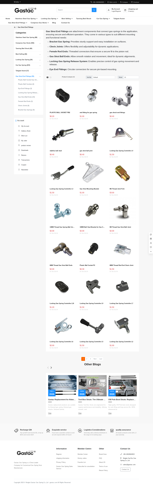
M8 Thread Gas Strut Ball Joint (120, 227)
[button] (48, 367)
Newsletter (23, 170)
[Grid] (47, 77)
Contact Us (65, 23)
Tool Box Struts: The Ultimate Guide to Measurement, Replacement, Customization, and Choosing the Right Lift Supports (92, 399)
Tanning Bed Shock (83, 18)
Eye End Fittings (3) (25, 88)
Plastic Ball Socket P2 (87, 265)
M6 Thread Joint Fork (117, 189)
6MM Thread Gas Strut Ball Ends (61, 265)
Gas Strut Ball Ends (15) (26, 97)
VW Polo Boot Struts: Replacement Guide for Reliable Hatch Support (122, 399)
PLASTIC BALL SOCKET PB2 (60, 112)
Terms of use (103, 466)
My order (22, 141)
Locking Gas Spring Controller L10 (62, 303)
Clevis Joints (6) (23, 105)
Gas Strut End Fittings (16, 23)
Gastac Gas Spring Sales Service (64, 467)
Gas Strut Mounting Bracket (89, 189)
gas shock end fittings (117, 112)
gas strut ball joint (86, 151)
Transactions (24, 160)
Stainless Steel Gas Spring (25, 18)
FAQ (100, 458)
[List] (50, 77)
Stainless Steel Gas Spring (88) (26, 37)
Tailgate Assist (119, 18)
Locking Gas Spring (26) (24, 59)
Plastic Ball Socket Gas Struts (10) (28, 80)
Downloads (23, 150)
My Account (25, 126)
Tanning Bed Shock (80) (24, 48)
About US (102, 462)
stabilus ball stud (56, 151)
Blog (54, 23)
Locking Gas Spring (48, 18)
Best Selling (66, 18)
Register (59, 454)
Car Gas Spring (102, 18)
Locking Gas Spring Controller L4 (121, 151)
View (49, 413)
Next (95, 359)
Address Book (24, 131)
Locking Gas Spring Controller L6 (61, 341)
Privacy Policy (61, 462)
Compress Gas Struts (39, 23)
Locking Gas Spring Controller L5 (91, 341)
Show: (121, 77)
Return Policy (103, 470)
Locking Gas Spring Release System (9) (28, 93)
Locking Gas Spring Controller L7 (121, 303)
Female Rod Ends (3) (25, 101)
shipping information (62, 458)
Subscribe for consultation (86, 466)
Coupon (22, 165)
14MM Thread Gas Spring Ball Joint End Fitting (62, 227)
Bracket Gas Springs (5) (26, 110)
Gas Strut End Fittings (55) (25, 76)
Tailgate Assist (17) (22, 71)
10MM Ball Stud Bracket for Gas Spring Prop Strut (92, 227)
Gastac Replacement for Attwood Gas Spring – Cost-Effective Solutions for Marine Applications (62, 399)
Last (100, 359)
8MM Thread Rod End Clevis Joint (121, 265)
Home (8, 18)
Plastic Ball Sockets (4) (26, 84)
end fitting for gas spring (88, 112)
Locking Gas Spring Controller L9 (91, 303)
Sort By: (89, 77)
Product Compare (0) (68, 77)
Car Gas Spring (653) (23, 65)
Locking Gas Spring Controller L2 (121, 341)
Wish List (22, 136)
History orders (82, 458)
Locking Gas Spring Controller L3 (61, 189)
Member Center (83, 454)
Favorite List (82, 462)
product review (24, 145)
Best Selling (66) (21, 54)
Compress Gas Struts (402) (25, 43)
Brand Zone (103, 454)
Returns (22, 155)
